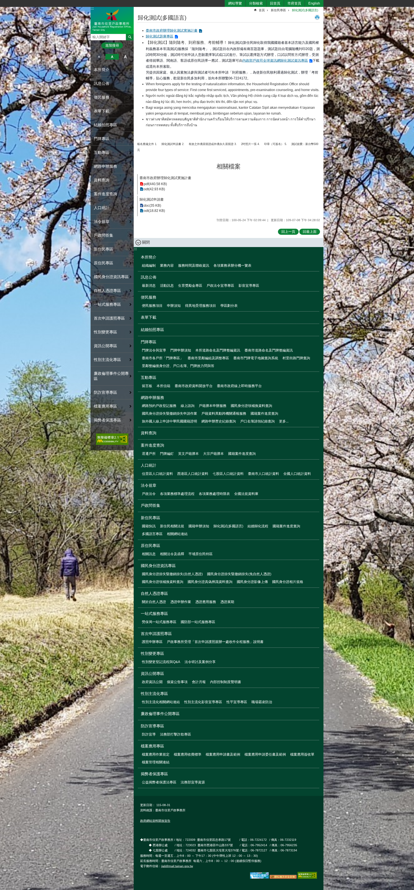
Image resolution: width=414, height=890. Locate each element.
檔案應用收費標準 (187, 754)
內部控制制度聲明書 (225, 682)
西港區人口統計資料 (192, 474)
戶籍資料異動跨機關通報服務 (223, 413)
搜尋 (94, 36)
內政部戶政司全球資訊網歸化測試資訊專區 (275, 60)
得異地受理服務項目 (200, 305)
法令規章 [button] (101, 221)
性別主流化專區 (154, 694)
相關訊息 (149, 554)
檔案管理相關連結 (155, 762)
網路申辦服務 (152, 397)
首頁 (262, 10)
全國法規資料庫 (246, 494)
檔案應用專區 (152, 746)
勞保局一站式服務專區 (159, 622)
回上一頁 (288, 231)
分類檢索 (256, 3)
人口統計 (148, 465)
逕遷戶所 (149, 453)
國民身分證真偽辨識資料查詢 (210, 582)
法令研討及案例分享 (200, 662)
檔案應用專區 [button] (105, 406)
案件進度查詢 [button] (105, 194)
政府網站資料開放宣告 (155, 820)
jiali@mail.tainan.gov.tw (177, 866)
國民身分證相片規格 (287, 582)
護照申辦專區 (152, 642)
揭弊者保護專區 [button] (107, 420)
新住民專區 (278, 10)
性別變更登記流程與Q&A (161, 662)
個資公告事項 (177, 682)
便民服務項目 (152, 305)
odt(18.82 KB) (154, 211)
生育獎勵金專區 (190, 285)
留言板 (147, 386)
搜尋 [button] (130, 37)
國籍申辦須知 (198, 526)
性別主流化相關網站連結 (161, 702)
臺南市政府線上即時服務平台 (239, 386)
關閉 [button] (146, 242)
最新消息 (149, 285)
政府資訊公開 (152, 682)
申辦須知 (174, 305)
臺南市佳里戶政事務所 (112, 20)
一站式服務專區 (154, 613)
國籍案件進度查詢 (264, 413)
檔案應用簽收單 (302, 754)
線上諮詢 (187, 406)
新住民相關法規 (172, 526)
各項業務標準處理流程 (177, 494)
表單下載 (101, 111)
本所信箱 (163, 386)
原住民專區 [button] (103, 263)
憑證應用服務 (205, 602)
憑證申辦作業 (180, 602)
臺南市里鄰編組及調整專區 (208, 358)
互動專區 (148, 377)
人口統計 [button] (101, 208)
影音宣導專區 (248, 285)
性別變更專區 (152, 653)
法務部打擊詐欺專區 (175, 734)
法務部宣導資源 (193, 782)
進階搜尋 (112, 45)
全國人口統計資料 (297, 474)
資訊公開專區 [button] (105, 346)
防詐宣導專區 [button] (105, 392)
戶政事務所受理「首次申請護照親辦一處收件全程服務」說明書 (215, 642)
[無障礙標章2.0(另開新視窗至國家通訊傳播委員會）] (307, 877)
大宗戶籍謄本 (213, 453)
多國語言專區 (152, 534)
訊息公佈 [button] (101, 83)
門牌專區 (148, 342)
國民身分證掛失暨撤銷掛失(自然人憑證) (172, 574)
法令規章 (148, 485)
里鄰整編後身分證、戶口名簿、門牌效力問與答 (178, 366)
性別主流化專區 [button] (107, 360)
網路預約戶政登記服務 (159, 406)
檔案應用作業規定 (155, 754)
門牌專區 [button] (101, 139)
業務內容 (167, 265)
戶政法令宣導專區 (220, 285)
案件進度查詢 (152, 445)
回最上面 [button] (310, 231)
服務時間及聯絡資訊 (193, 265)
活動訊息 (167, 285)
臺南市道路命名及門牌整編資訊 (269, 350)
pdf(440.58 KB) (155, 184)
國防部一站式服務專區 (198, 622)
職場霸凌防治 (261, 702)
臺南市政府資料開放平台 (194, 386)
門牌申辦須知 (180, 350)
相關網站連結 (177, 534)
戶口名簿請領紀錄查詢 (257, 421)
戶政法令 (149, 494)
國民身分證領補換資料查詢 (251, 406)
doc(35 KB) (152, 205)
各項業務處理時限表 (214, 494)
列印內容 (317, 17)
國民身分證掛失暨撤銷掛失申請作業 (169, 413)
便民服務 (148, 297)
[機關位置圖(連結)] (259, 877)
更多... (284, 421)
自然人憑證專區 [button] (107, 290)
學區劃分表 (229, 305)
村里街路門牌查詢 (296, 358)
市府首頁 (294, 3)
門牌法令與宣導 (154, 350)
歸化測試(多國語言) (305, 10)
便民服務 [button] (101, 97)
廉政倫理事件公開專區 (111, 376)
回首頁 (275, 3)
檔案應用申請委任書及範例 (265, 754)
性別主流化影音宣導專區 (203, 702)
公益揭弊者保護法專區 (159, 782)
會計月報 (199, 682)
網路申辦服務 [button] (105, 166)
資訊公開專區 (152, 673)
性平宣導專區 (236, 702)
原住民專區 (150, 545)
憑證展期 (227, 602)
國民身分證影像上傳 (252, 582)
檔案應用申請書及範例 (223, 754)
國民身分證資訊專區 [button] (111, 277)
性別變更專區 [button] (105, 332)
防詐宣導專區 (152, 726)
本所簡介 (148, 257)
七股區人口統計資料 (228, 474)
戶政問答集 (103, 235)
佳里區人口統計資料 (157, 474)
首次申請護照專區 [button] (109, 318)
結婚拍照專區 (105, 125)
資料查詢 (101, 180)
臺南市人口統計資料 (263, 474)
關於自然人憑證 (154, 602)
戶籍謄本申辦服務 (212, 406)
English (314, 3)
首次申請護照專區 (156, 634)
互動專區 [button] (101, 152)
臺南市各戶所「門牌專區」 (162, 358)
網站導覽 (235, 3)
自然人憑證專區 (154, 593)
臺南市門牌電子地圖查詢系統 (255, 358)
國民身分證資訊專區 (158, 566)
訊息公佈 (148, 277)
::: (92, 8)
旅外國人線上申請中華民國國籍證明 (169, 421)
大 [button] (125, 57)
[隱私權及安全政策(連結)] (283, 877)
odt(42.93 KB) (154, 189)
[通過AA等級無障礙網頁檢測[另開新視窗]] (112, 439)
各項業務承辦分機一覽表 (232, 265)
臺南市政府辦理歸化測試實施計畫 (172, 30)
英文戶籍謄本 (188, 453)
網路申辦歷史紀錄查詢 (218, 421)
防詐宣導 (149, 734)
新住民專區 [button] (103, 249)
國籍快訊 (149, 526)
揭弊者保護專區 (154, 774)
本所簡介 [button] (101, 70)
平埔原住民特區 (200, 554)
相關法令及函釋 (172, 554)
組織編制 (149, 265)
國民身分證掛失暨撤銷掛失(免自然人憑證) (239, 574)
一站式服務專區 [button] (107, 304)
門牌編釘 (167, 453)
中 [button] (112, 57)
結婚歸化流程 (258, 526)
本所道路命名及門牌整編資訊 (217, 350)
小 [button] (98, 57)
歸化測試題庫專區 (159, 36)
